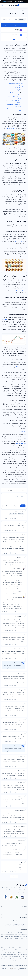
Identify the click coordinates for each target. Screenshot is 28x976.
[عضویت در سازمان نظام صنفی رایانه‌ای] (17, 897)
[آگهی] (14, 1)
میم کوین (5, 19)
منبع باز (10, 19)
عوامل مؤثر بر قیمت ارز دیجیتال (16, 91)
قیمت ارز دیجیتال (19, 87)
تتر (3, 319)
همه (16, 19)
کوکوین (17, 366)
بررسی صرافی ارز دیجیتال (20, 443)
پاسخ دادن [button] (6, 518)
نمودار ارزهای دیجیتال (18, 89)
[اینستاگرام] (8, 924)
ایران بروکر (22, 10)
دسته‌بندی (21, 19)
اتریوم (5, 319)
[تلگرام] (20, 924)
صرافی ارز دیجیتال (22, 431)
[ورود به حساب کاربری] (2, 5)
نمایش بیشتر (14, 876)
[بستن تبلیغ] (0, 0)
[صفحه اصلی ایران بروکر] (14, 5)
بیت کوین (22, 288)
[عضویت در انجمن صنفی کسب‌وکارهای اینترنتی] (22, 897)
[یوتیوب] (16, 924)
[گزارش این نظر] (2, 518)
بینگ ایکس (12, 366)
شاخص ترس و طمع (19, 242)
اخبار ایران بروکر (19, 291)
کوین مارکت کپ (10, 128)
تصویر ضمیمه (12, 506)
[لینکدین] (4, 924)
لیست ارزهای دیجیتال (18, 85)
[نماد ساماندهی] (11, 897)
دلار (4, 62)
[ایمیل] (23, 924)
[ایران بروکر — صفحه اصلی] (21, 885)
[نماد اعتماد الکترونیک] (5, 897)
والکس (4, 366)
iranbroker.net (10, 968)
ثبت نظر (22, 506)
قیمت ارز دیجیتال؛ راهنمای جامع (16, 83)
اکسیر (8, 366)
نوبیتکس (22, 366)
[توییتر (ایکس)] (12, 924)
